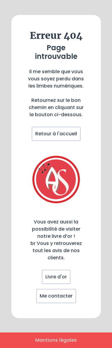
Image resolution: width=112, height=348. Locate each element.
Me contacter (56, 295)
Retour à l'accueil (56, 133)
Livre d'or (56, 276)
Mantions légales (56, 340)
